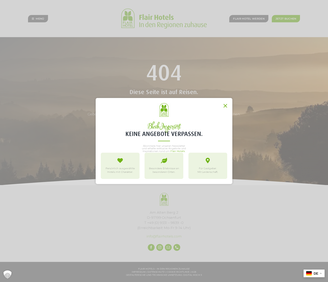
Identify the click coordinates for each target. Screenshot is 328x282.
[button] (7, 274)
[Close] (225, 106)
